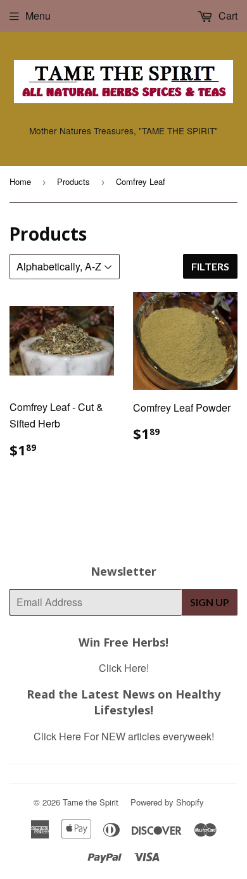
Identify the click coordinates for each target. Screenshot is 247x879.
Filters (210, 266)
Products (73, 181)
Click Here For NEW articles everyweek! (124, 736)
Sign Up (209, 602)
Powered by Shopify (167, 802)
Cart (227, 15)
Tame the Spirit (90, 802)
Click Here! (124, 668)
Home (20, 181)
